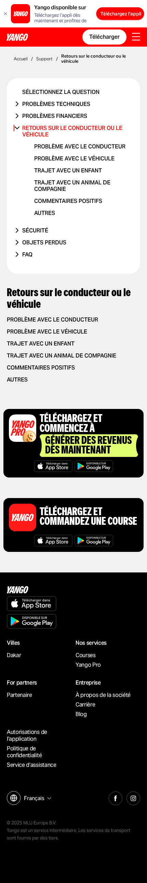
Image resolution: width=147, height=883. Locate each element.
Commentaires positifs (68, 201)
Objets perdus (44, 242)
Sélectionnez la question (60, 92)
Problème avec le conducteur (79, 146)
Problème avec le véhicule (74, 158)
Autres (44, 213)
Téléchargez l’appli (121, 13)
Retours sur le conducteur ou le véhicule (72, 131)
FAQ (27, 254)
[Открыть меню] (136, 37)
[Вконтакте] (115, 797)
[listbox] (37, 798)
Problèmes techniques (56, 104)
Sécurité (35, 230)
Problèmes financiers (54, 116)
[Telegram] (133, 797)
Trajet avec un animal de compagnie (61, 355)
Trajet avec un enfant (68, 170)
